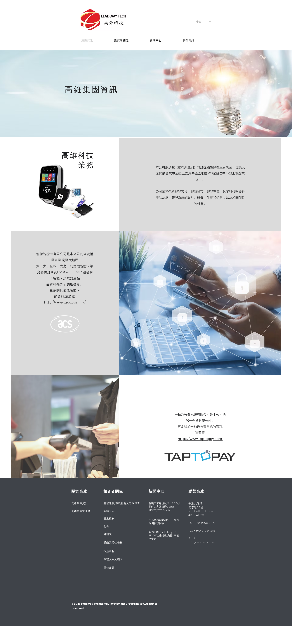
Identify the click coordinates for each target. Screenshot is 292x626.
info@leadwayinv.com (203, 542)
